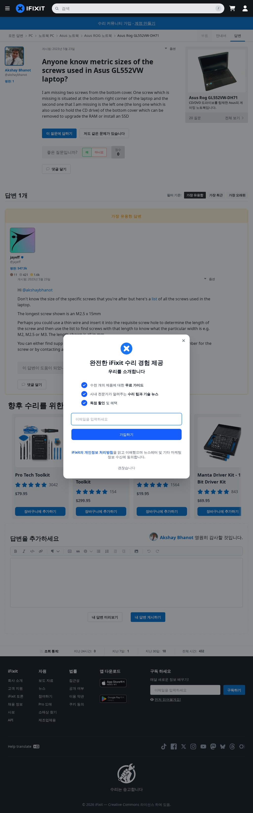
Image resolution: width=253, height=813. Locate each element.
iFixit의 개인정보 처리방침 (92, 452)
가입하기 (126, 434)
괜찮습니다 (126, 467)
